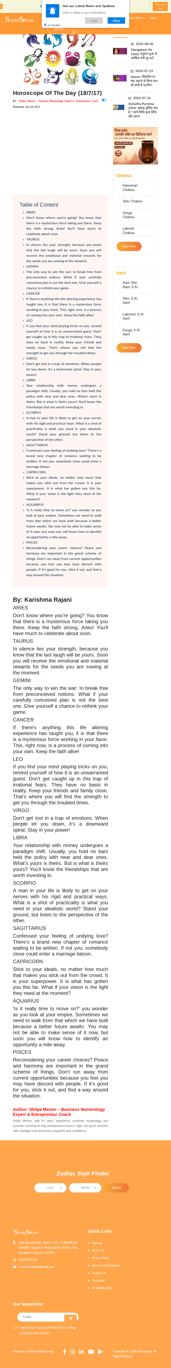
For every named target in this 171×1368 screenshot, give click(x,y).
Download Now (160, 6)
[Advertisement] (60, 148)
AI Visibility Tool (102, 1288)
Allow (116, 20)
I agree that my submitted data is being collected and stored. (47, 1330)
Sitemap (97, 1243)
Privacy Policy (100, 1258)
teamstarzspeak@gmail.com (36, 1267)
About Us (98, 1250)
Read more (129, 246)
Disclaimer (98, 1280)
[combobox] (50, 1187)
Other (153, 18)
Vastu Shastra (136, 18)
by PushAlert (54, 25)
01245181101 (28, 1259)
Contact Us (99, 1273)
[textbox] (51, 1188)
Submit (116, 1187)
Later (94, 20)
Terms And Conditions (106, 1265)
